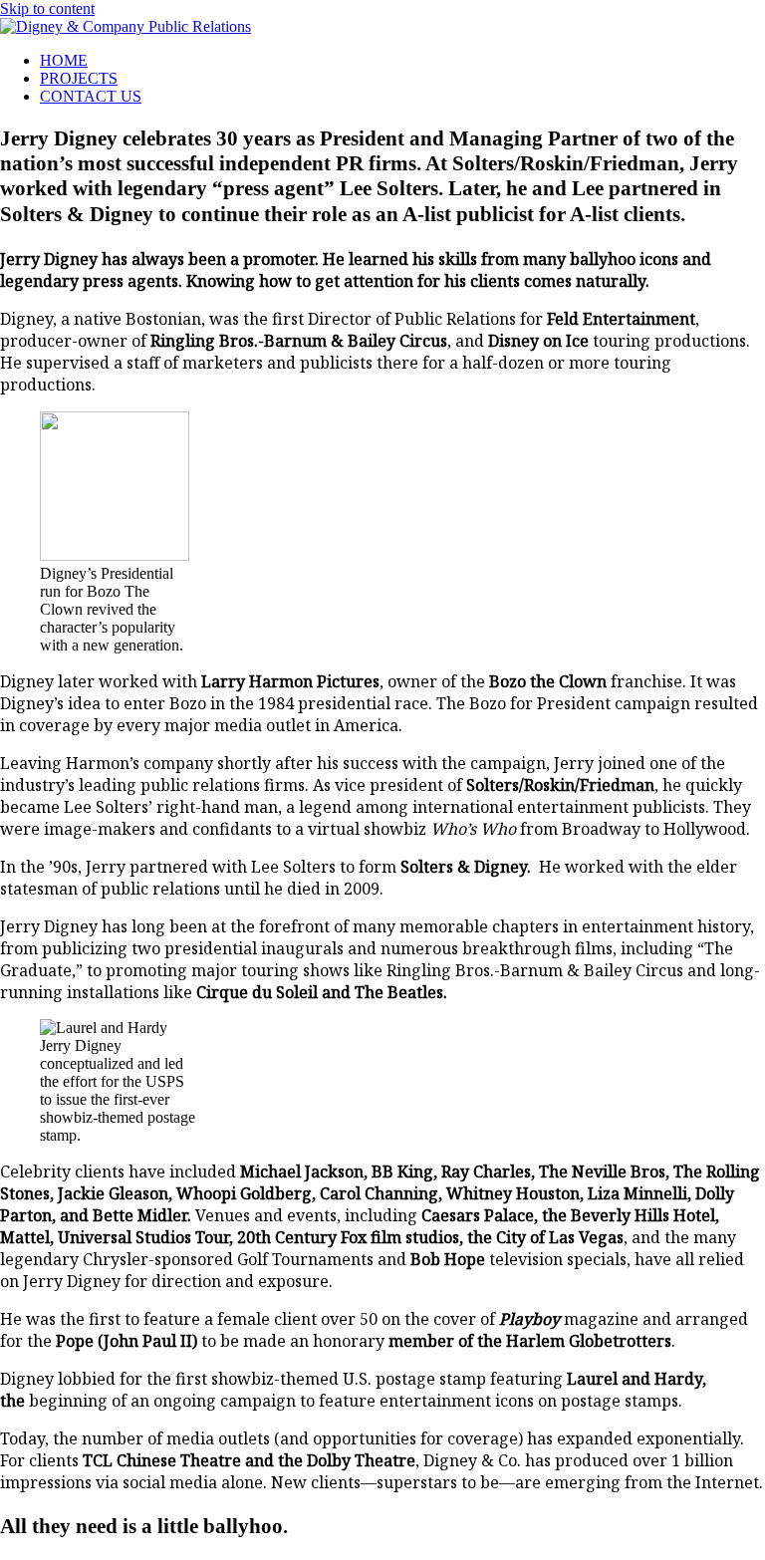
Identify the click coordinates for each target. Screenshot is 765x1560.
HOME (64, 60)
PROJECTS (79, 78)
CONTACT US (90, 96)
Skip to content (47, 8)
